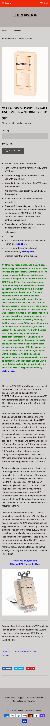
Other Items (16, 31)
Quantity (5, 130)
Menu (8, 3)
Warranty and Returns (35, 698)
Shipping (6, 123)
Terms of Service (19, 701)
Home (4, 31)
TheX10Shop (25, 15)
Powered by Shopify (33, 711)
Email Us (31, 701)
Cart (46, 3)
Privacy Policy (10, 698)
